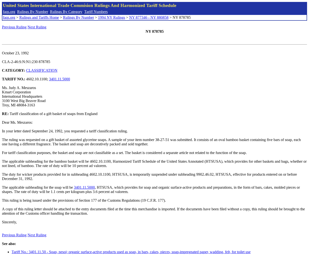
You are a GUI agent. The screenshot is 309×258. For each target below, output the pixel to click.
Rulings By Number (32, 12)
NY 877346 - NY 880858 (149, 17)
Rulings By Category (66, 12)
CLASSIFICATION (41, 70)
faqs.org (9, 12)
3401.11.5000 (59, 79)
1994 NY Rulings (111, 17)
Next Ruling (37, 27)
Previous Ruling (14, 27)
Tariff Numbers (96, 12)
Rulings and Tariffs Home (39, 17)
